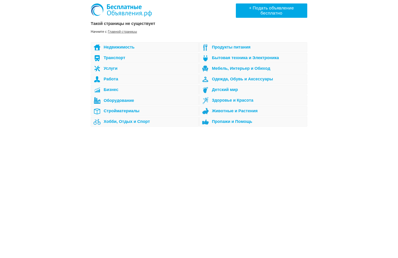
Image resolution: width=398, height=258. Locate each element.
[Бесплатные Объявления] (121, 10)
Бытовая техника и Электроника (245, 57)
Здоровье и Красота (232, 100)
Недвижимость (119, 47)
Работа (111, 79)
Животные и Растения (235, 111)
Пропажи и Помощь (232, 121)
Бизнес (111, 89)
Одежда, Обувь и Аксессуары (242, 79)
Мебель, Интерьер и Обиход (241, 68)
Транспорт (114, 57)
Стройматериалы (121, 111)
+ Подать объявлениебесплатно (271, 10)
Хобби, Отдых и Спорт (127, 121)
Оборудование (119, 100)
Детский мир (225, 89)
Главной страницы (122, 31)
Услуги (110, 68)
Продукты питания (231, 47)
